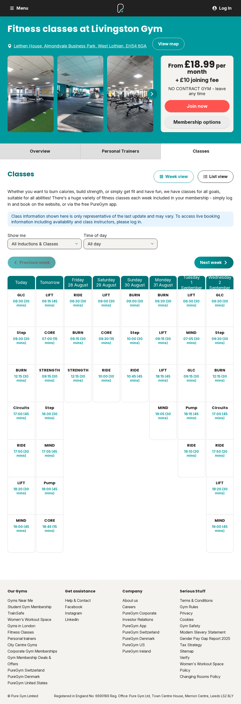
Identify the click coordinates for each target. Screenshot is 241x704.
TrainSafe (16, 613)
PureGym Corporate (139, 613)
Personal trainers (22, 638)
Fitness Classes (21, 632)
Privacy (186, 613)
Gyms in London (21, 625)
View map (168, 43)
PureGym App (134, 625)
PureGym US (133, 644)
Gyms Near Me (20, 600)
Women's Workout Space (29, 619)
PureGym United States (28, 683)
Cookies (187, 619)
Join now (197, 106)
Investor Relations (137, 619)
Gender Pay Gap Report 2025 (205, 638)
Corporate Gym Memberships (32, 651)
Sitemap (187, 651)
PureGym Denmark (24, 676)
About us (130, 600)
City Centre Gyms (22, 644)
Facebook (73, 606)
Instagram (73, 613)
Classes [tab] (201, 151)
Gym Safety (190, 625)
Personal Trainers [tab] (120, 151)
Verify (185, 657)
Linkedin (72, 619)
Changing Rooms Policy (200, 676)
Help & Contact (78, 600)
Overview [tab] (40, 151)
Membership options (197, 122)
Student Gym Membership (30, 606)
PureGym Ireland (136, 651)
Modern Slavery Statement (202, 632)
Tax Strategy (191, 644)
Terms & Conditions (196, 600)
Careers (129, 606)
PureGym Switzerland (26, 670)
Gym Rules (189, 606)
